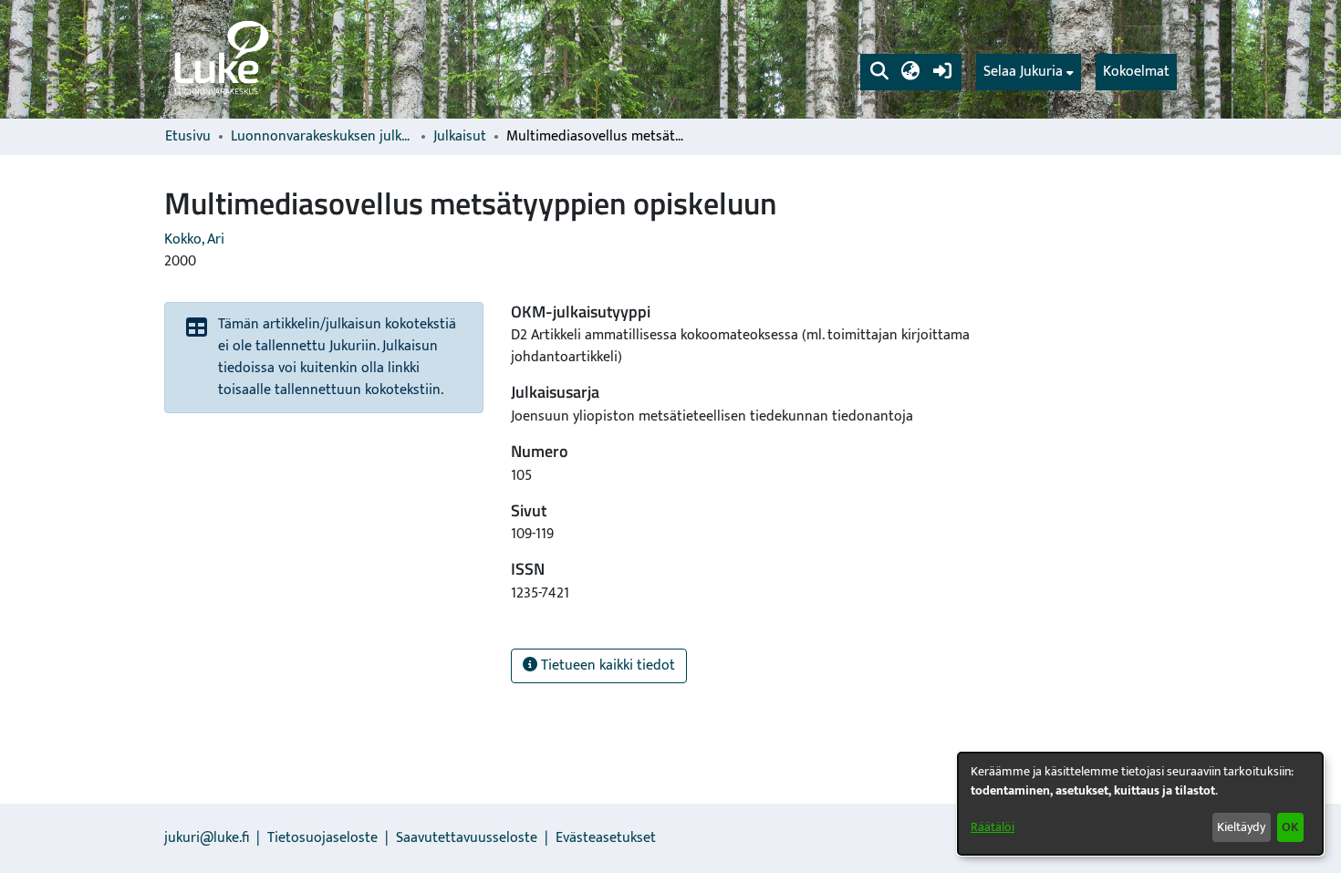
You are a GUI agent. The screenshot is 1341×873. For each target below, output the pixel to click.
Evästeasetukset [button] (606, 838)
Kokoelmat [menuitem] (1136, 71)
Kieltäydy (1241, 826)
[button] (879, 72)
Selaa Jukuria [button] (1023, 72)
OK (1290, 826)
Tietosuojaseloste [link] (322, 838)
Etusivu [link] (188, 137)
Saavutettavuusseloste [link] (466, 838)
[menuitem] (1028, 72)
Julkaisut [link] (459, 137)
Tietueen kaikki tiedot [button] (606, 665)
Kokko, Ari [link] (194, 239)
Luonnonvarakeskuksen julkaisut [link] (322, 137)
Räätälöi (992, 827)
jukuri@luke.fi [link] (206, 838)
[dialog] (1140, 804)
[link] (219, 59)
